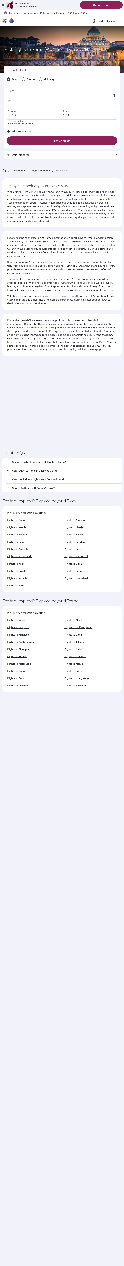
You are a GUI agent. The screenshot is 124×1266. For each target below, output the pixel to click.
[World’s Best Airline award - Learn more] (10, 927)
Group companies (11, 821)
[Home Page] (4, 170)
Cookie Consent (13, 1000)
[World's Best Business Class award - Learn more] (10, 942)
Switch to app (101, 4)
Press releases (9, 790)
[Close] (3, 5)
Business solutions (11, 832)
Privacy (36, 995)
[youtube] (28, 902)
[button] (64, 523)
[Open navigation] (119, 21)
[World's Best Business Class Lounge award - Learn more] (10, 958)
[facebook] (7, 902)
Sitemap (98, 995)
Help (4, 854)
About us (6, 780)
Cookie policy (12, 995)
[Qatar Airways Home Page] (5, 21)
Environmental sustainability (17, 809)
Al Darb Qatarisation (12, 800)
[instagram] (35, 902)
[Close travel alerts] (118, 13)
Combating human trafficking (75, 995)
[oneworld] (11, 21)
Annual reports (10, 804)
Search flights (92, 415)
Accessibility (49, 995)
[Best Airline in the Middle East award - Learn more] (10, 973)
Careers (6, 785)
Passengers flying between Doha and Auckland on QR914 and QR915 (48, 12)
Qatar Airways (9, 772)
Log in (101, 21)
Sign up (111, 21)
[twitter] (14, 902)
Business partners (11, 843)
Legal (25, 995)
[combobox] (31, 378)
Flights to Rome (41, 170)
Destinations (19, 170)
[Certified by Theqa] (16, 874)
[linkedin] (21, 902)
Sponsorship (9, 795)
